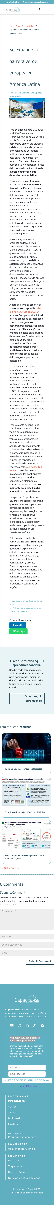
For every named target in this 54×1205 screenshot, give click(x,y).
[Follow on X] (34, 1025)
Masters (13, 1124)
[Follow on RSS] (42, 1025)
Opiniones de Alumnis (21, 1148)
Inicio (11, 26)
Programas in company (22, 1137)
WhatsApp (19, 631)
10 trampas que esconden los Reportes (23, 769)
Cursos (12, 1106)
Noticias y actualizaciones (24, 1178)
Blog (18, 26)
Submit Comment (40, 961)
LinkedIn (18, 625)
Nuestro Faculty (18, 1172)
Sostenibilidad (28, 26)
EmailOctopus (32, 1086)
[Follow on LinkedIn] (27, 1025)
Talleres (13, 1112)
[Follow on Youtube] (12, 1025)
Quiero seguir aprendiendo (33, 698)
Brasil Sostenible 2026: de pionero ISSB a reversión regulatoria (24, 857)
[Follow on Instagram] (19, 1025)
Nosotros (13, 1160)
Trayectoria (15, 1166)
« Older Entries (10, 868)
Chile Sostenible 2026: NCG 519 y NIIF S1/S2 (26, 812)
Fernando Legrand (20, 93)
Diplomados (15, 1118)
